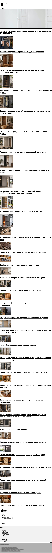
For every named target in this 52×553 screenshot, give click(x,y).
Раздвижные (5, 536)
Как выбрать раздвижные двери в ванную (18, 345)
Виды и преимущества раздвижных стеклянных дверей (24, 318)
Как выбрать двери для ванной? (14, 429)
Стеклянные (5, 537)
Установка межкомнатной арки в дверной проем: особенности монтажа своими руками (20, 192)
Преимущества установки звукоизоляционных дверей (23, 480)
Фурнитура (4, 541)
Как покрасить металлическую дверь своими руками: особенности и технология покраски (23, 416)
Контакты (3, 514)
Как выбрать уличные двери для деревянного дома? (22, 505)
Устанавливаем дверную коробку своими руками (21, 211)
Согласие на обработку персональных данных (10, 519)
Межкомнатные (6, 533)
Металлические (6, 534)
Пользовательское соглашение (8, 518)
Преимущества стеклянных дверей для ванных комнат (23, 372)
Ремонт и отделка (5, 540)
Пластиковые (5, 535)
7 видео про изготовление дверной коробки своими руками (25, 467)
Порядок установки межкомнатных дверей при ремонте (23, 152)
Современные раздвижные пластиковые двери (20, 290)
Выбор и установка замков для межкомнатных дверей (23, 252)
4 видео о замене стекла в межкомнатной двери (20, 493)
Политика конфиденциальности (8, 517)
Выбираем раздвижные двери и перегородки (19, 265)
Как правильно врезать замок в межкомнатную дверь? (23, 277)
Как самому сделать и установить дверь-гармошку (22, 52)
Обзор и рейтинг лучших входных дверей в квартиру (22, 455)
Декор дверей (4, 539)
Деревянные (5, 532)
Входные (5, 531)
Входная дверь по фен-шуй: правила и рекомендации (23, 442)
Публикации (4, 515)
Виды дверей (4, 530)
